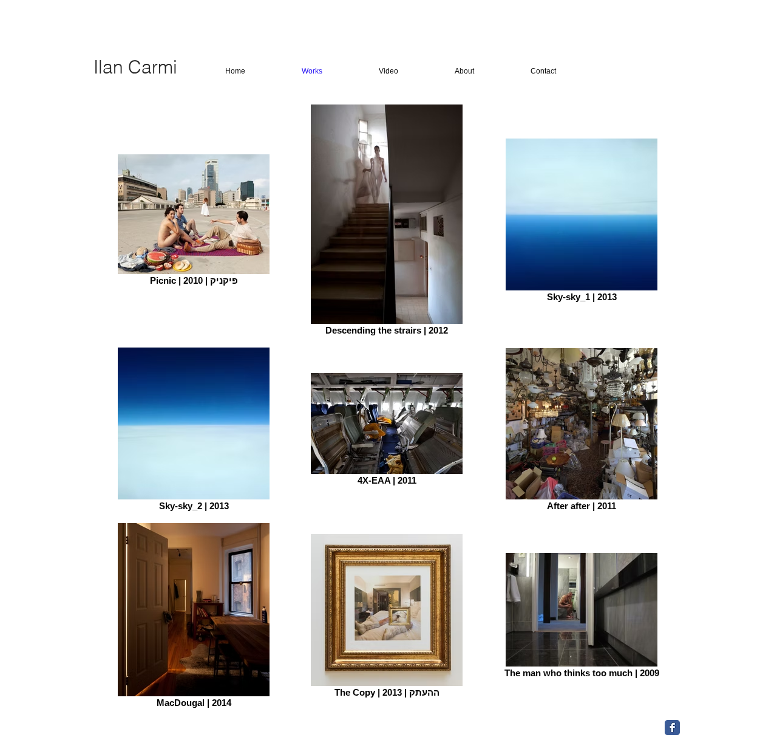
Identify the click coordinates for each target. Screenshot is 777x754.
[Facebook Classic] (672, 727)
